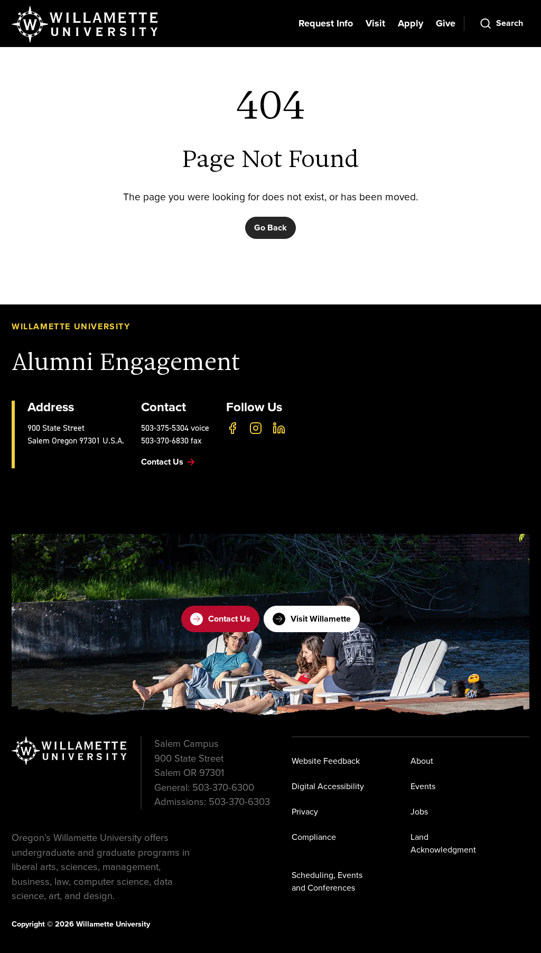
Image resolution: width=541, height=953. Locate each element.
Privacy (305, 811)
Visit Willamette (321, 619)
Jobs (419, 811)
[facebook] (232, 428)
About (422, 760)
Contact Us (229, 619)
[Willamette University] (86, 24)
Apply (410, 23)
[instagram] (255, 428)
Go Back (270, 227)
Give (445, 23)
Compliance (314, 837)
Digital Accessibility (328, 786)
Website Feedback (326, 760)
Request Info (326, 23)
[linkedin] (279, 428)
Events (423, 786)
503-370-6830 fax (171, 440)
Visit (375, 23)
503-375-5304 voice (175, 427)
